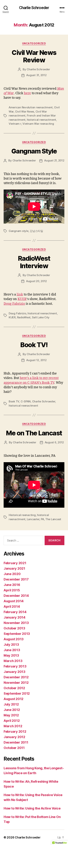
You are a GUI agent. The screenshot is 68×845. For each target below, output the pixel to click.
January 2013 (14, 672)
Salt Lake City (41, 317)
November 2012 (16, 682)
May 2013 (11, 655)
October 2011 (14, 748)
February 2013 (15, 666)
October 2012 (14, 688)
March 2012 (13, 726)
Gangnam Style (34, 151)
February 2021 (15, 563)
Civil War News (24, 111)
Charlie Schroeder (34, 8)
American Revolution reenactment (31, 107)
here (27, 93)
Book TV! (34, 345)
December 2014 (16, 596)
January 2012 (14, 737)
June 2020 (12, 574)
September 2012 (17, 693)
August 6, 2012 (54, 442)
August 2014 (14, 601)
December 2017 (16, 579)
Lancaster (33, 519)
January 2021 (14, 568)
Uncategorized (34, 43)
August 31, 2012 (36, 75)
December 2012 (16, 677)
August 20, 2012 (36, 281)
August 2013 (14, 639)
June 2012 (12, 710)
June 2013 (12, 650)
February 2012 (15, 731)
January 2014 (14, 617)
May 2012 (11, 715)
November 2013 (16, 623)
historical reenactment (41, 119)
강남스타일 (36, 231)
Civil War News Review (34, 56)
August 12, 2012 (36, 360)
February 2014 (15, 612)
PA (42, 519)
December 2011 (16, 742)
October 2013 (14, 628)
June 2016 (12, 585)
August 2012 (13, 699)
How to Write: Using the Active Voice (32, 808)
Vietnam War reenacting (38, 123)
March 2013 (13, 661)
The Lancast (53, 519)
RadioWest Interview (34, 262)
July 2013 (11, 644)
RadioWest (24, 317)
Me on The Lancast (34, 433)
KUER (22, 299)
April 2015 (12, 590)
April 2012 (12, 721)
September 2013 (17, 634)
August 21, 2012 (54, 160)
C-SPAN (26, 401)
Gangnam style (18, 231)
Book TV (14, 401)
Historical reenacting (22, 515)
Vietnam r (15, 123)
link (20, 294)
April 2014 (12, 606)
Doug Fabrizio (14, 304)
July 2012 (11, 704)
